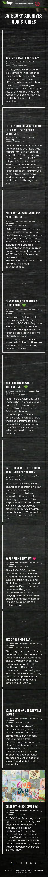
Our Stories (24, 62)
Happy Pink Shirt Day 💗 (21, 558)
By (9, 66)
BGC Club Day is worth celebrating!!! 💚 (19, 385)
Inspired (28, 872)
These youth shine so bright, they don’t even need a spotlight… (24, 130)
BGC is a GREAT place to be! (22, 58)
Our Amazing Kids (12, 62)
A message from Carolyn (15, 221)
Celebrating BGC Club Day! (22, 806)
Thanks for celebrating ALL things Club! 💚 (23, 303)
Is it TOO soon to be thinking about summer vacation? (23, 470)
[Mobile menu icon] (44, 3)
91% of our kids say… (19, 639)
